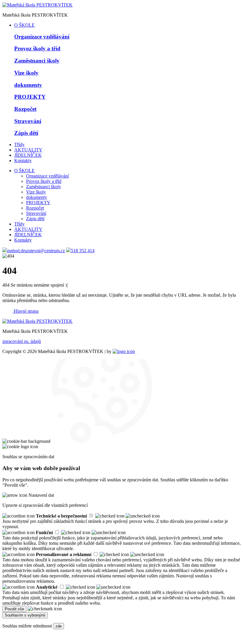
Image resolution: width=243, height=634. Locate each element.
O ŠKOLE (24, 25)
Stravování (36, 213)
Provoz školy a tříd (43, 181)
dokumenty (36, 197)
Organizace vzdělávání (47, 175)
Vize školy (36, 191)
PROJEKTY (38, 202)
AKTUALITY (28, 149)
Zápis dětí (35, 218)
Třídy (19, 144)
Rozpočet (35, 207)
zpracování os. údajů (21, 341)
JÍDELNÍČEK (28, 155)
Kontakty (23, 160)
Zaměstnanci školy (43, 186)
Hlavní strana (26, 311)
